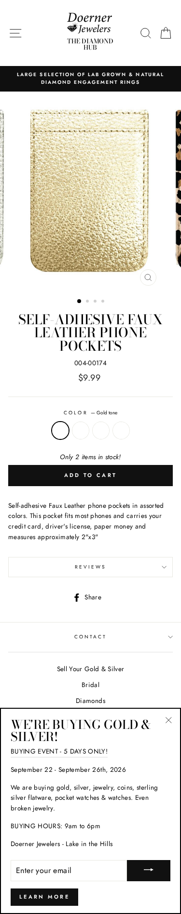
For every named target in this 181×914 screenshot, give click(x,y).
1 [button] (79, 301)
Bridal (90, 684)
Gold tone (60, 430)
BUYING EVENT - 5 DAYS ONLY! (59, 751)
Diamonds (90, 700)
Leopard (121, 430)
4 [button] (103, 302)
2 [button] (88, 302)
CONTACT (90, 636)
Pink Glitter (101, 430)
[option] (90, 79)
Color (90, 412)
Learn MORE (44, 897)
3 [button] (96, 302)
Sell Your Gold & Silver (91, 669)
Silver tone (80, 430)
